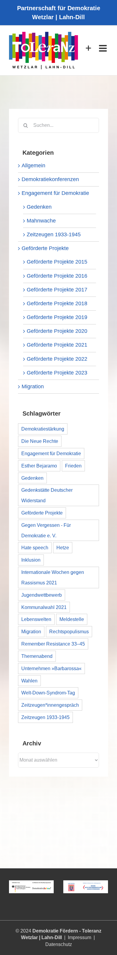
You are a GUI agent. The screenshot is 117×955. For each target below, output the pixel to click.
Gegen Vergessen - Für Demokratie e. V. (46, 530)
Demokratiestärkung (42, 428)
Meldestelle (71, 619)
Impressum (79, 937)
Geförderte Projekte (45, 248)
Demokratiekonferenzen (50, 179)
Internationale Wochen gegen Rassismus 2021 (52, 577)
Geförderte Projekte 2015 (57, 262)
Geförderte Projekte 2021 (57, 345)
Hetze (62, 547)
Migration (33, 386)
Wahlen (29, 680)
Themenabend (36, 656)
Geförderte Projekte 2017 (57, 290)
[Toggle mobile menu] (103, 48)
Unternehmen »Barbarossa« (51, 668)
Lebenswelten (36, 619)
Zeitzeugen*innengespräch (50, 705)
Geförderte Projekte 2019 (57, 317)
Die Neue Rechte (39, 441)
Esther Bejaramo (39, 465)
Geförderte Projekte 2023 (57, 373)
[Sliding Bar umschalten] (88, 48)
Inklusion (30, 560)
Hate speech (34, 547)
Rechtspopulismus (69, 631)
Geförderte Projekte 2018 (57, 303)
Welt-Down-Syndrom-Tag (48, 692)
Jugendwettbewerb (41, 595)
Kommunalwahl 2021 (44, 607)
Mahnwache (41, 221)
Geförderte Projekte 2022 (57, 359)
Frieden (73, 465)
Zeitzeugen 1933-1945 (54, 234)
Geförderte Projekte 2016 (57, 276)
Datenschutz (58, 944)
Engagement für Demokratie (55, 193)
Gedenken (39, 207)
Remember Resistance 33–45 (53, 643)
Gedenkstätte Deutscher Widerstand (47, 495)
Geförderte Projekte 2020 (57, 331)
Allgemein (33, 166)
